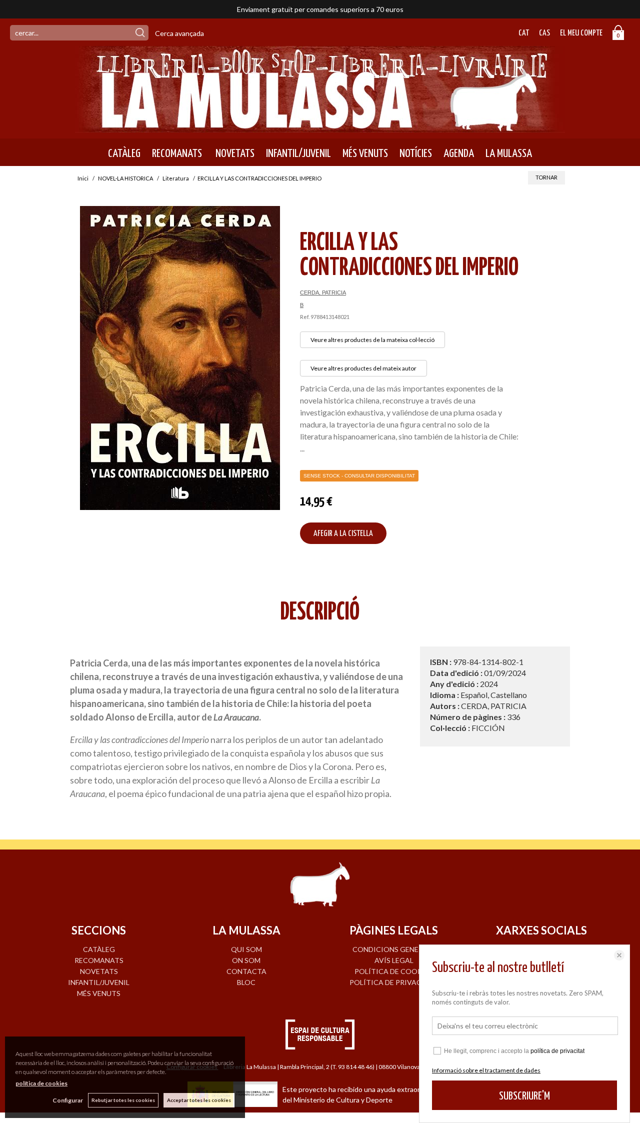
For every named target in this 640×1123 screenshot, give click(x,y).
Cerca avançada (179, 33)
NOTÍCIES (416, 153)
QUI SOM (246, 949)
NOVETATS (234, 153)
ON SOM (246, 960)
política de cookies (42, 1083)
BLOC (246, 982)
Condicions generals (394, 949)
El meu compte (581, 33)
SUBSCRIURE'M (524, 1096)
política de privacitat (557, 1051)
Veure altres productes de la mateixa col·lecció (372, 340)
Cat (523, 33)
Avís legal (394, 960)
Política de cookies (393, 971)
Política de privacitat (394, 982)
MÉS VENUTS (365, 153)
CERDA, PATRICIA (323, 293)
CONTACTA (246, 971)
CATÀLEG (124, 153)
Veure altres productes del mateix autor (363, 368)
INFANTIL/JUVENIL (298, 153)
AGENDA (459, 153)
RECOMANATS (177, 153)
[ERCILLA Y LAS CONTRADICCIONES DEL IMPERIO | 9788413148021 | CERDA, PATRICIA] (180, 358)
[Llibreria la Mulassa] (320, 126)
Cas (544, 33)
